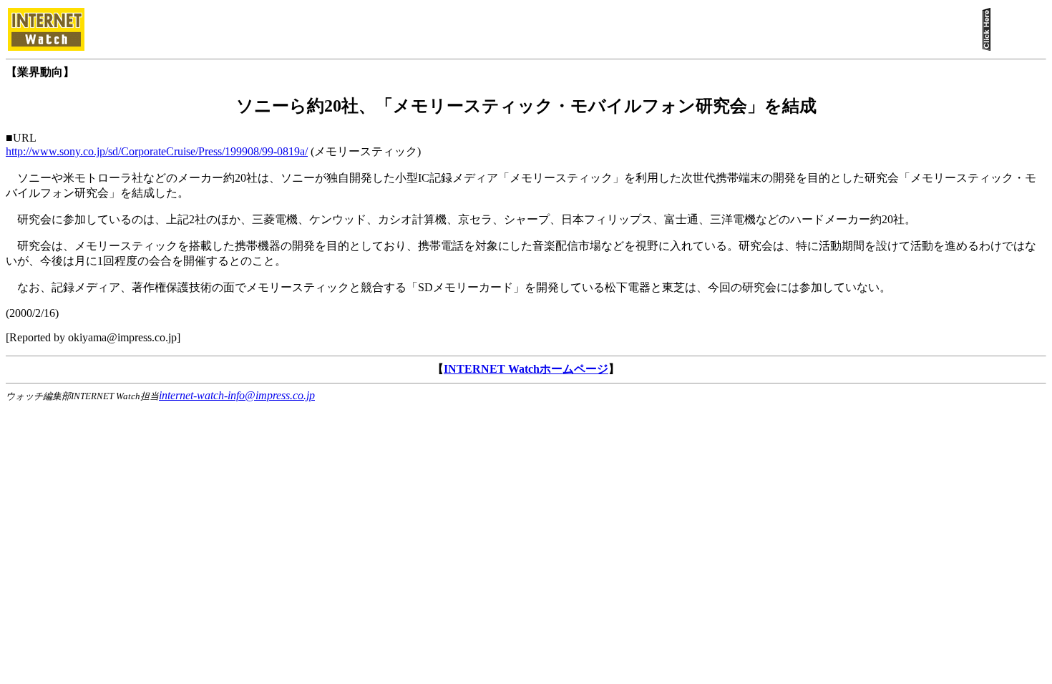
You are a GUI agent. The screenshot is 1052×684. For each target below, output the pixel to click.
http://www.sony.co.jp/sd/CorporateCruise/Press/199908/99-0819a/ (157, 151)
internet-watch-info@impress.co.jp (237, 395)
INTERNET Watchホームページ (526, 369)
